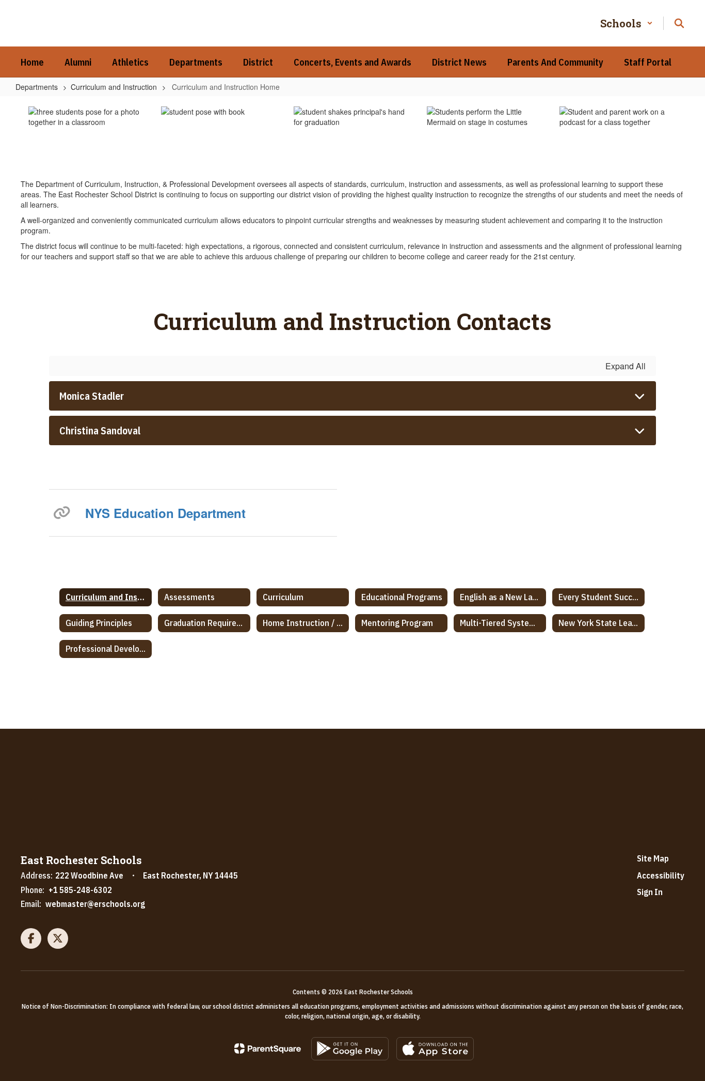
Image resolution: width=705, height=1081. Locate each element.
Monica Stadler (91, 396)
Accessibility (660, 875)
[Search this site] (679, 23)
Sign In (650, 892)
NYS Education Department (165, 513)
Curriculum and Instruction (114, 87)
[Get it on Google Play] (350, 1048)
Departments (36, 87)
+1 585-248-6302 (80, 890)
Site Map (653, 858)
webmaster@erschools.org (95, 904)
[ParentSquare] (267, 1048)
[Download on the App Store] (435, 1048)
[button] (626, 23)
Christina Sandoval (99, 430)
